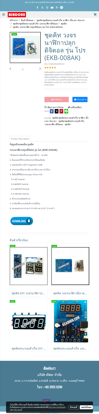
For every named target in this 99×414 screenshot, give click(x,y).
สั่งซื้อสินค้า (57, 99)
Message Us (82, 99)
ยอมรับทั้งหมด (86, 407)
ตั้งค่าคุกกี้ (73, 407)
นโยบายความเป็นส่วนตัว (57, 407)
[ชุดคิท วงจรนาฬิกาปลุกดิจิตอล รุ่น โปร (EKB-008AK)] (25, 47)
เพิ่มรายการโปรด (55, 107)
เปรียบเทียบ (75, 107)
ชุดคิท (68, 124)
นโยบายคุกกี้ (18, 410)
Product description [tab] (20, 138)
